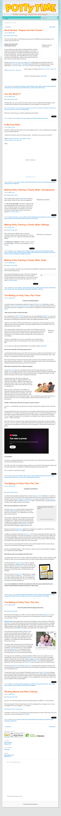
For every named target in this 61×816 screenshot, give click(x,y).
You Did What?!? (12, 93)
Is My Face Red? (12, 124)
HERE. (45, 346)
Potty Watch (11, 254)
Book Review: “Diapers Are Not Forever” (24, 30)
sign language (32, 685)
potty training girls (24, 87)
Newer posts (53, 27)
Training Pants (34, 289)
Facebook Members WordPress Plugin (14, 796)
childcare (32, 86)
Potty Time (7, 749)
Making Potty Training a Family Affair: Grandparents (29, 189)
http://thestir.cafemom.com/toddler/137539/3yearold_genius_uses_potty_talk (17, 139)
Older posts (7, 27)
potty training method (33, 87)
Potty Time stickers (12, 252)
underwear (40, 289)
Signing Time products (19, 562)
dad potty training (29, 251)
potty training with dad (20, 289)
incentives (48, 217)
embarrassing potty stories (31, 182)
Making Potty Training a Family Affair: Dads (25, 260)
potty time (49, 475)
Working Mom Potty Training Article (13, 709)
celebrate (27, 86)
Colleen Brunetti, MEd (11, 35)
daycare (29, 475)
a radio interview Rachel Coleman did (19, 306)
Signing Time (38, 304)
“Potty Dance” (15, 65)
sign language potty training (33, 477)
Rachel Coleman (50, 499)
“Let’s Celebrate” (25, 65)
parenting (44, 86)
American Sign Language (22, 684)
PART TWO (19, 316)
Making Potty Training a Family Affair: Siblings (26, 224)
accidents (18, 182)
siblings (25, 198)
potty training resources (13, 477)
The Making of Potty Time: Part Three (22, 295)
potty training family (50, 287)
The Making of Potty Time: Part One (21, 602)
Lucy (26, 631)
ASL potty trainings (20, 86)
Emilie (19, 628)
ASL (17, 475)
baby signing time (29, 594)
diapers (40, 86)
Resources (15, 217)
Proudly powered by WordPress (30, 804)
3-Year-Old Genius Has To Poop (30, 176)
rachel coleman (23, 477)
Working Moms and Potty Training (20, 691)
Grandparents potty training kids (38, 217)
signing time (39, 596)
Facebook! (27, 714)
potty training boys (15, 87)
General (10, 86)
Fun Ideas (11, 217)
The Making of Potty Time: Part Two (21, 483)
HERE (45, 76)
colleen (36, 86)
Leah (38, 621)
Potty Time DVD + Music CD (48, 69)
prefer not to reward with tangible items (21, 62)
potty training (50, 86)
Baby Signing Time (21, 499)
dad (19, 198)
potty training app (27, 252)
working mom (13, 721)
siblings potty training (19, 254)
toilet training (42, 87)
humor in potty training (25, 118)
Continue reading (15, 211)
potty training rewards (9, 289)
